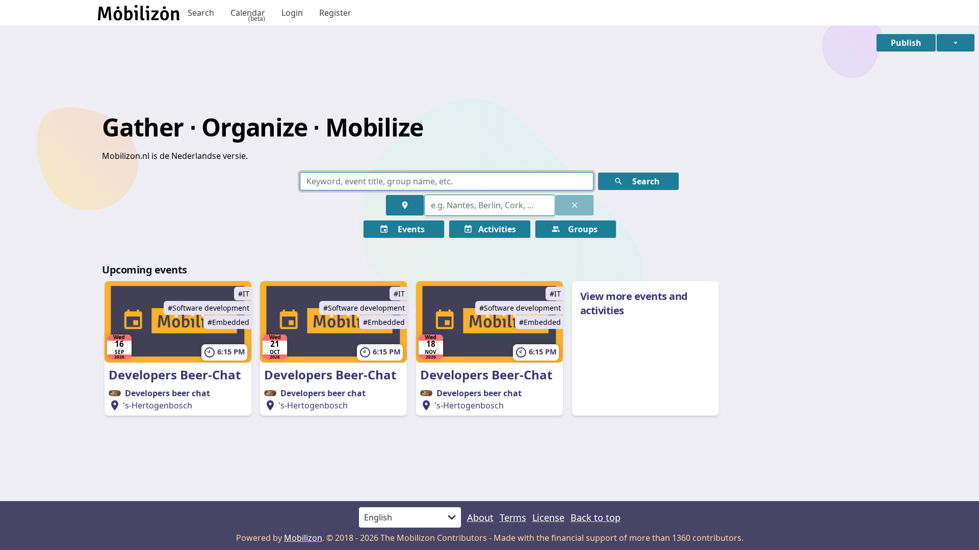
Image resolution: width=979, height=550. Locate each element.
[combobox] (489, 205)
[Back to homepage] (138, 12)
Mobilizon (303, 537)
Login (292, 12)
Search (201, 12)
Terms (513, 517)
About (480, 517)
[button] (906, 43)
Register (335, 12)
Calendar (247, 13)
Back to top (596, 517)
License (548, 517)
